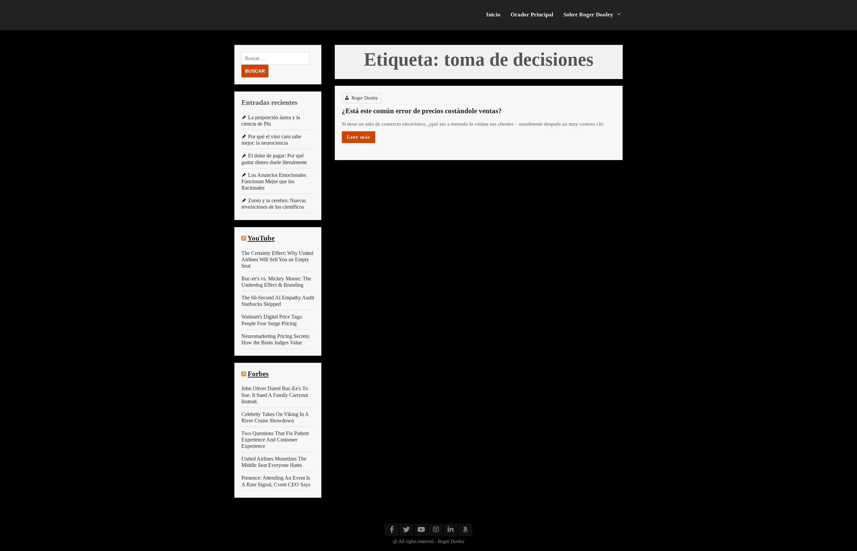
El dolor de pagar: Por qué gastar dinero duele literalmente (274, 159)
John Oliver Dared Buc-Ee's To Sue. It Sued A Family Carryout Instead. (274, 395)
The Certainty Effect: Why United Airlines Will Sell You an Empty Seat (277, 259)
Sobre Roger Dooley (588, 14)
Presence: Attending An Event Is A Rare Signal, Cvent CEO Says (275, 481)
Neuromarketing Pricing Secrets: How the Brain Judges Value (275, 339)
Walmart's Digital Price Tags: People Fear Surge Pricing (272, 320)
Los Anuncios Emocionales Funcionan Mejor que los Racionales (273, 181)
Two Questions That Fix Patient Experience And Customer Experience (275, 439)
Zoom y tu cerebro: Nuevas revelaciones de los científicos (273, 204)
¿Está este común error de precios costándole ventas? (422, 111)
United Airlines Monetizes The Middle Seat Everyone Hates (273, 462)
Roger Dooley (365, 97)
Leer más (358, 137)
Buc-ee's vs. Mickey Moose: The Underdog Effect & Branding (276, 282)
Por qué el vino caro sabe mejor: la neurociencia (271, 140)
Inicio (493, 14)
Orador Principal (532, 14)
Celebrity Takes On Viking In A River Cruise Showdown (275, 417)
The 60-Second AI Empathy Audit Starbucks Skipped (277, 301)
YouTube (261, 238)
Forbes (258, 374)
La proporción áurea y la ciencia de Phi (270, 121)
